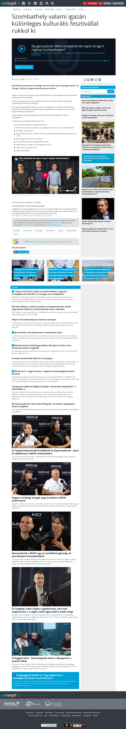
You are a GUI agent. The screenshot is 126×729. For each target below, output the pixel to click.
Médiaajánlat (76, 716)
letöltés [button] (25, 67)
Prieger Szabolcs (70, 9)
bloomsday (38, 9)
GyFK (45, 716)
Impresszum (30, 713)
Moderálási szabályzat (74, 713)
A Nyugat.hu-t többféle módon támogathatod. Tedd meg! (31, 216)
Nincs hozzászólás (22, 252)
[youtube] (41, 3)
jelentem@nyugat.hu (55, 225)
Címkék (17, 230)
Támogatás (92, 3)
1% (100, 3)
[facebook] (24, 3)
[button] (52, 3)
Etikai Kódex (49, 713)
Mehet (110, 91)
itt (34, 202)
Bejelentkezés (118, 3)
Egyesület (39, 713)
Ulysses (59, 9)
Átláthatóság (65, 716)
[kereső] (47, 3)
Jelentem (107, 3)
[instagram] (29, 3)
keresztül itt (57, 223)
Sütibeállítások (54, 716)
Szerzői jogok (59, 713)
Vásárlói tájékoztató (35, 716)
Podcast (17, 9)
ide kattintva (28, 225)
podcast (81, 9)
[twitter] (35, 3)
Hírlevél (95, 716)
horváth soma (49, 9)
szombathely (27, 9)
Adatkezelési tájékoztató (91, 713)
